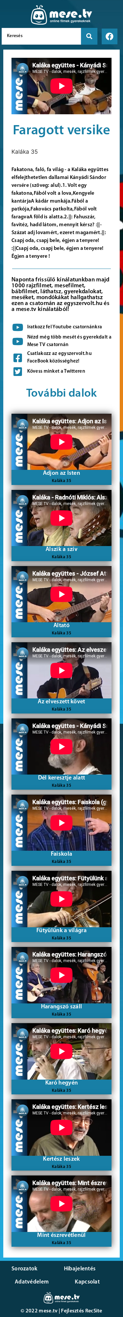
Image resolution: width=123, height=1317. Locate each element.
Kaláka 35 (24, 151)
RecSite (93, 1311)
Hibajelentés (80, 1269)
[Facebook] (109, 36)
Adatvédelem (32, 1282)
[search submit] (89, 36)
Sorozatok (24, 1269)
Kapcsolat (87, 1282)
